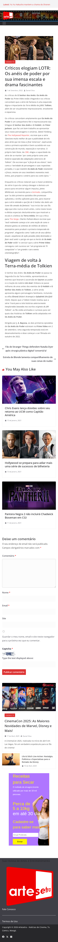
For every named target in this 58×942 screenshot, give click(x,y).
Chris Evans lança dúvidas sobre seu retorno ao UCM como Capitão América (27, 411)
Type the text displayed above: (17, 658)
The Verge (14, 219)
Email (5, 605)
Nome (6, 592)
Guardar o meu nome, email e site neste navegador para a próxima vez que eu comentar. (28, 638)
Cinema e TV (10, 62)
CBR (27, 152)
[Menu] (4, 23)
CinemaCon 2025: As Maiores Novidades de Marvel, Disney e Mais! (28, 726)
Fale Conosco (9, 909)
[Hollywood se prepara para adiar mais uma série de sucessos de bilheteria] (29, 432)
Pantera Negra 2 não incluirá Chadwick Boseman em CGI (29, 515)
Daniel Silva (30, 90)
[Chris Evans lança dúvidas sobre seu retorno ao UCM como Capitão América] (29, 377)
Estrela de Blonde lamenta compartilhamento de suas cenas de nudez (28, 359)
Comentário (9, 555)
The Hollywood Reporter (18, 135)
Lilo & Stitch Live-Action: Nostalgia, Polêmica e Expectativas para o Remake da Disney (37, 759)
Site (4, 618)
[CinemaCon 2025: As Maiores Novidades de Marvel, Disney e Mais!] (29, 697)
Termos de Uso (10, 921)
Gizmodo (36, 192)
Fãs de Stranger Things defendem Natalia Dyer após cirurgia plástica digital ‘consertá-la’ (29, 348)
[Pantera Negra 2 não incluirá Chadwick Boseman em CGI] (29, 483)
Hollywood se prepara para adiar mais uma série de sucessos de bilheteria (28, 464)
